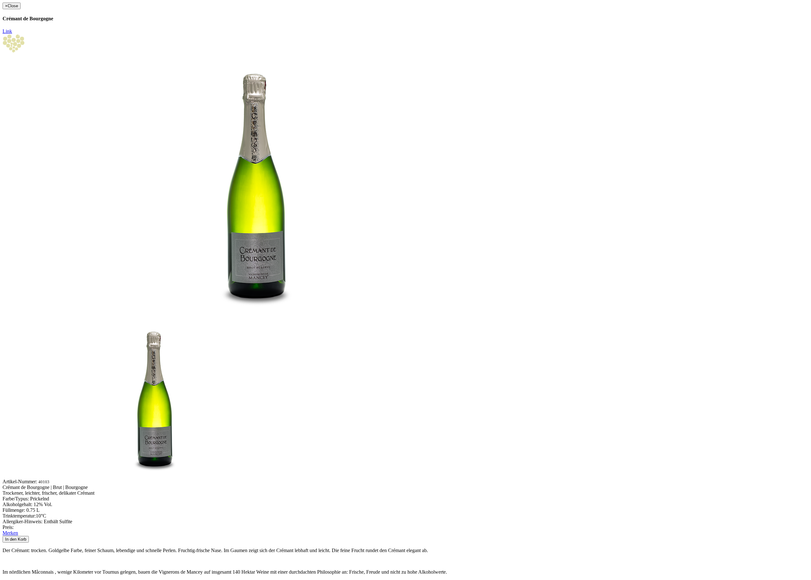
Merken (10, 533)
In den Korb (15, 539)
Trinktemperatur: (19, 515)
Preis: (8, 527)
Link (7, 31)
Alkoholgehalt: (18, 504)
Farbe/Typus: (16, 498)
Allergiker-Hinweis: (23, 521)
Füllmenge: (14, 510)
